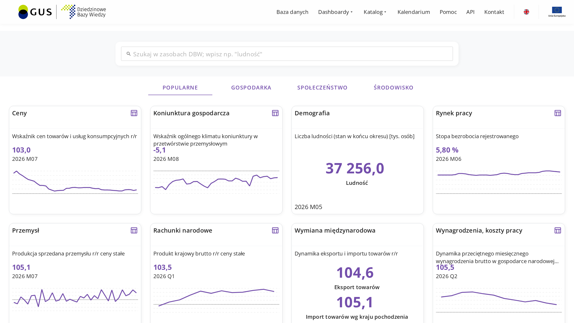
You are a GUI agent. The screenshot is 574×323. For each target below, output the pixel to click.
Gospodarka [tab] (251, 87)
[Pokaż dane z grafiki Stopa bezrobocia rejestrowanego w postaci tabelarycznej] (557, 113)
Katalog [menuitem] (373, 11)
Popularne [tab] (180, 87)
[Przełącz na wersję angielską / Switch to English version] (526, 12)
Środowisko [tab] (394, 87)
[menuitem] (62, 11)
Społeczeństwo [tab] (322, 87)
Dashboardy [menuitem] (333, 11)
